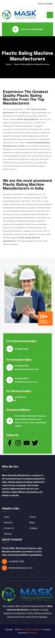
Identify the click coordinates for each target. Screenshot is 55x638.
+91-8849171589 (21, 349)
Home (8, 64)
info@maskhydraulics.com (20, 568)
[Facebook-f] (9, 443)
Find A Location (45, 4)
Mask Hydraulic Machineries (31, 629)
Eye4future (32, 633)
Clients (32, 517)
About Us (8, 522)
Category (33, 528)
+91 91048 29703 (21, 378)
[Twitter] (35, 443)
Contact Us (9, 528)
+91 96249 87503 (21, 366)
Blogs (32, 522)
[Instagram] (18, 443)
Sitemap (7, 534)
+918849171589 (36, 29)
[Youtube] (26, 443)
